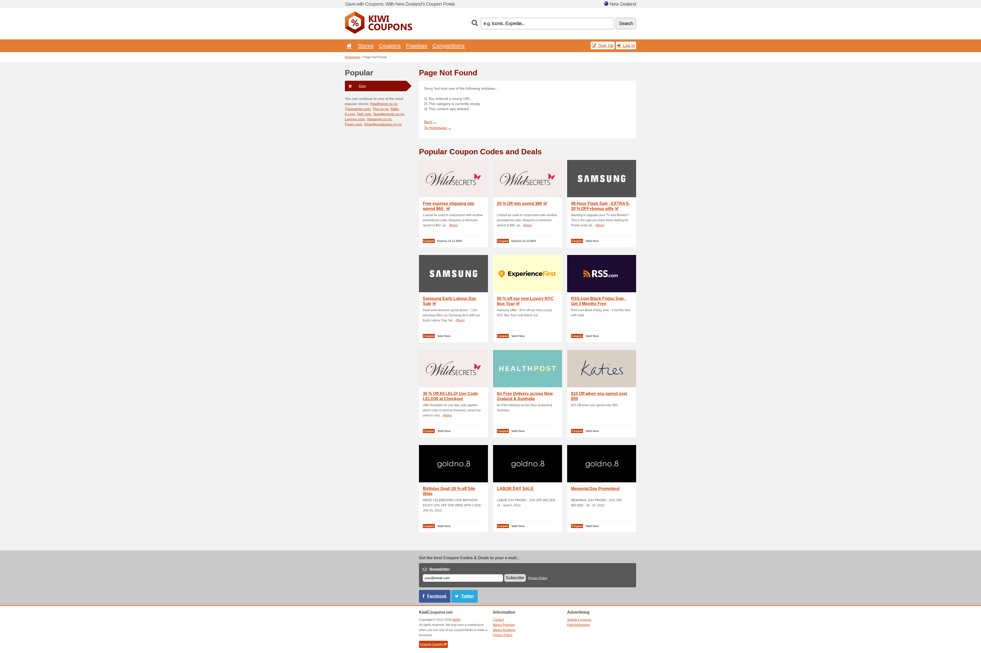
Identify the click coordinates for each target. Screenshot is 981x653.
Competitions (449, 46)
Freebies (416, 46)
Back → (430, 122)
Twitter (467, 596)
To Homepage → (437, 128)
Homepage (352, 57)
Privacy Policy (537, 578)
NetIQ (456, 620)
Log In (628, 45)
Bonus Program (504, 625)
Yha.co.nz (380, 109)
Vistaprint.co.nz (379, 119)
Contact (498, 620)
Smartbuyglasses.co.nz (383, 124)
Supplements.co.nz (388, 114)
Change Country (431, 644)
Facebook (437, 596)
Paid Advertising (578, 625)
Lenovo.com (355, 119)
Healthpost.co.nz (383, 104)
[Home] (348, 46)
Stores (366, 46)
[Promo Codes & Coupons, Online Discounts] (378, 32)
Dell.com (364, 114)
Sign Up (605, 45)
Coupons (390, 46)
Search (626, 23)
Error (362, 86)
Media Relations (504, 630)
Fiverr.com (353, 124)
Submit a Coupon (579, 620)
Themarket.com (357, 109)
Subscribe (515, 578)
